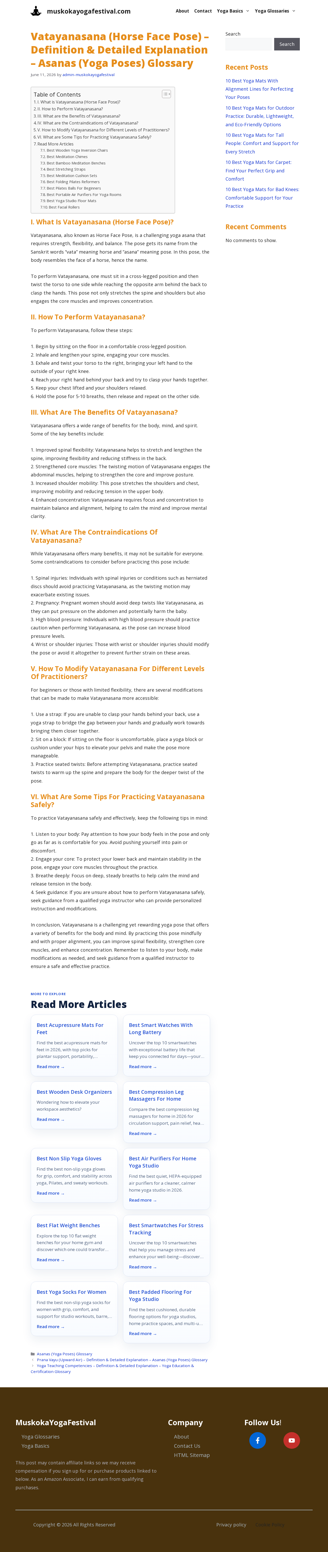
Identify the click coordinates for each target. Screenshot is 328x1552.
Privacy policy (231, 1525)
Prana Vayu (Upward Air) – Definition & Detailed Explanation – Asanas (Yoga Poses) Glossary (122, 1359)
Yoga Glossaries (272, 11)
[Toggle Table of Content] (164, 94)
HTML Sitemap (192, 1455)
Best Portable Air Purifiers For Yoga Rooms (84, 194)
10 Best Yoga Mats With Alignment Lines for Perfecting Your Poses (259, 89)
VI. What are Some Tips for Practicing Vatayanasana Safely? (94, 137)
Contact (203, 11)
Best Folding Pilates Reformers (73, 181)
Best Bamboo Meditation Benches (76, 162)
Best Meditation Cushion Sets (72, 175)
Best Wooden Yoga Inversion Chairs (77, 150)
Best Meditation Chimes (67, 156)
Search (232, 34)
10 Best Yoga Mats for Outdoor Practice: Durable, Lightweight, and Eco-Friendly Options (259, 116)
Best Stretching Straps (66, 169)
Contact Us (187, 1445)
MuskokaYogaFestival (55, 1422)
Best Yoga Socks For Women (71, 1291)
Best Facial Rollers (64, 207)
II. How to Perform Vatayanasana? (70, 109)
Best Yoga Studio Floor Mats (71, 200)
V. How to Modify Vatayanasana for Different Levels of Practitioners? (103, 130)
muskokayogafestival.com (89, 11)
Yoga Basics (230, 11)
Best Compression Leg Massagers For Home (156, 1095)
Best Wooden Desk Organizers (74, 1091)
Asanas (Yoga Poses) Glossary (64, 1353)
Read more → (51, 1066)
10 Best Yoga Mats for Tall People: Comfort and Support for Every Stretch (262, 143)
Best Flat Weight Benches (68, 1225)
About (182, 11)
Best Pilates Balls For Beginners (74, 188)
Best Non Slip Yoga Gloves (69, 1158)
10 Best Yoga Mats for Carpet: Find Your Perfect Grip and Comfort (258, 170)
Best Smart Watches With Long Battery (161, 1029)
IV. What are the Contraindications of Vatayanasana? (87, 123)
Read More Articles (55, 144)
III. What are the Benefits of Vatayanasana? (78, 116)
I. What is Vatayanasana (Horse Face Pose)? (78, 102)
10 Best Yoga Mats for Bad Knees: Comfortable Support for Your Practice (262, 197)
